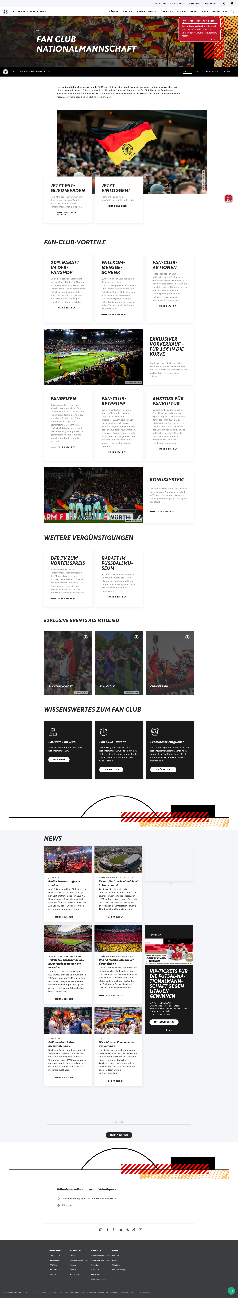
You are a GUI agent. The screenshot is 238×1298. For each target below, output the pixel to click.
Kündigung (67, 1205)
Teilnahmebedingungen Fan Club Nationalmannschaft (89, 1198)
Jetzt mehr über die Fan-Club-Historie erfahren (87, 97)
